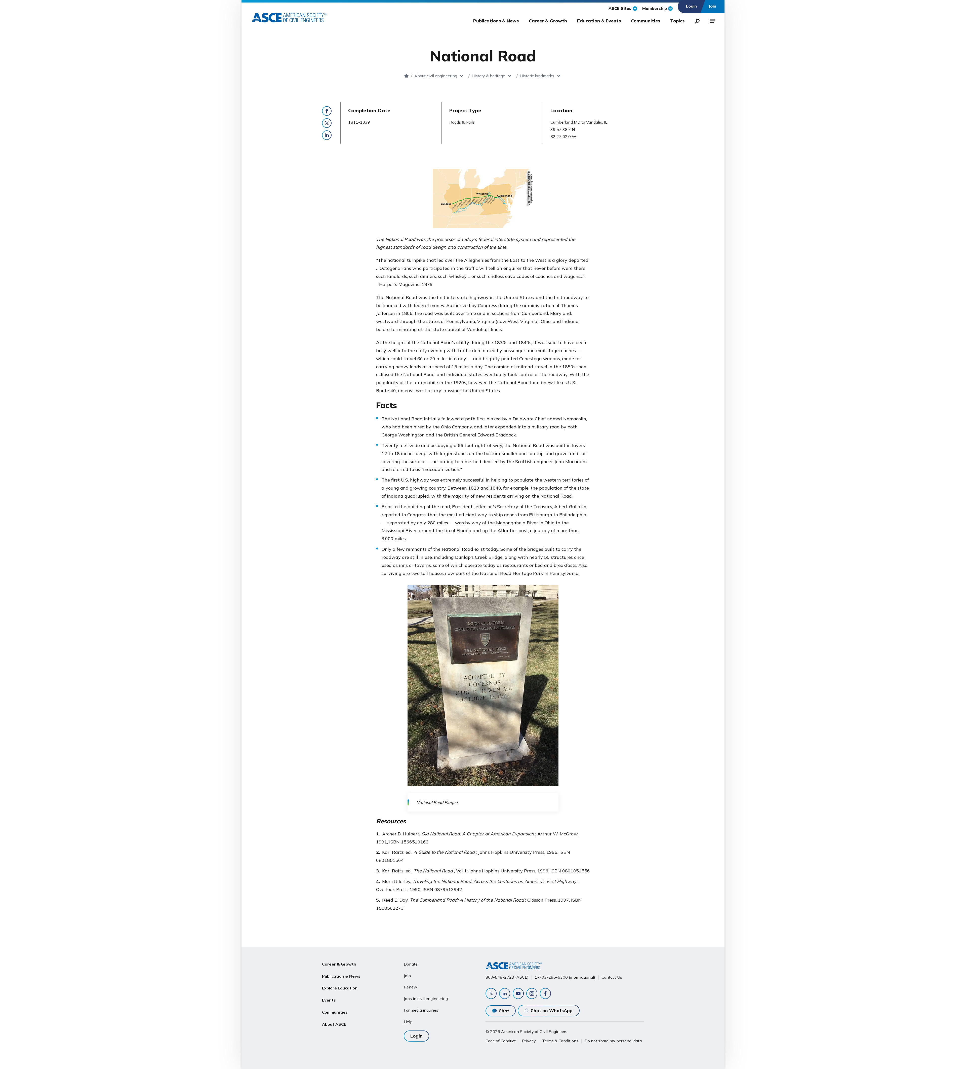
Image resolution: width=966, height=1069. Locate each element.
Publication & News (341, 976)
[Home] (406, 76)
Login (416, 1036)
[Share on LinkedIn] (327, 135)
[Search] (696, 20)
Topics (677, 21)
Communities (645, 21)
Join (407, 975)
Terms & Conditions (560, 1040)
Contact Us (611, 977)
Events (329, 1000)
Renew (410, 986)
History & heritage (488, 75)
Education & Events (599, 21)
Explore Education (339, 987)
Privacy (529, 1040)
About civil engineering (435, 75)
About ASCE (334, 1024)
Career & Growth (548, 21)
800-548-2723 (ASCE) (507, 977)
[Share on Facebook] (327, 111)
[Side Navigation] (712, 20)
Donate (411, 964)
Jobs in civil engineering (426, 998)
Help (408, 1021)
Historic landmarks (537, 75)
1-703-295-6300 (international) (565, 977)
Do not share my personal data (613, 1040)
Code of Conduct (501, 1040)
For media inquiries (421, 1010)
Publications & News (496, 21)
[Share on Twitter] (327, 123)
